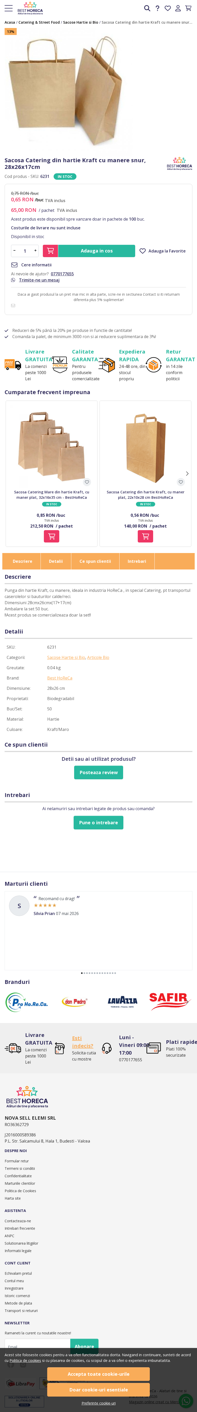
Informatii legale (18, 1250)
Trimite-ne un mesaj (39, 280)
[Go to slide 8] (100, 973)
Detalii (56, 561)
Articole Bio (98, 657)
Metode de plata (18, 1303)
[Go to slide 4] (89, 973)
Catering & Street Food (39, 22)
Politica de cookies (25, 1360)
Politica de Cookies (20, 1190)
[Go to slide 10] (105, 973)
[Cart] (188, 8)
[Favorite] (168, 8)
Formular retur (17, 1160)
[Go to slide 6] (94, 973)
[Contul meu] (178, 8)
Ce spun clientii (95, 561)
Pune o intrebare (98, 822)
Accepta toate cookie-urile (99, 1374)
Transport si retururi (21, 1310)
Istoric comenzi (17, 1295)
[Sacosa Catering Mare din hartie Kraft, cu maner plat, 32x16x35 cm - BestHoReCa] (51, 446)
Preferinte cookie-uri (99, 1403)
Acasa (10, 22)
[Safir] (170, 1012)
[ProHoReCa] (26, 1012)
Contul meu (14, 1280)
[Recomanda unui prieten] (14, 305)
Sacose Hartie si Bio (80, 22)
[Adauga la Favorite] (87, 482)
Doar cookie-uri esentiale (98, 1390)
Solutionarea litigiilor (21, 1243)
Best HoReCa (59, 678)
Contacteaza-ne (18, 1220)
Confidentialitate (18, 1175)
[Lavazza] (122, 1012)
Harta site (13, 1198)
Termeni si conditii (20, 1168)
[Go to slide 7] (97, 973)
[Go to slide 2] (84, 973)
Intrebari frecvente (20, 1228)
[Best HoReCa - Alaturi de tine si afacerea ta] (28, 8)
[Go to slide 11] (107, 973)
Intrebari (137, 561)
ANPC (9, 1235)
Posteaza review (99, 772)
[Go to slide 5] (92, 973)
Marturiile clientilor (20, 1183)
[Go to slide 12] (110, 973)
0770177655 (62, 274)
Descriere (22, 561)
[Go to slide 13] (112, 973)
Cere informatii (36, 265)
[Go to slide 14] (115, 973)
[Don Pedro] (74, 1012)
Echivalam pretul (18, 1273)
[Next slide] (187, 473)
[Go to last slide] (10, 1002)
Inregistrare (14, 1288)
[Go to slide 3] (87, 973)
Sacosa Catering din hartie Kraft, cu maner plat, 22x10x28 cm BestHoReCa (145, 495)
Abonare (84, 1346)
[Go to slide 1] (82, 973)
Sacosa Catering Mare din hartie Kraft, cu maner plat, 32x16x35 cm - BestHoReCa (51, 495)
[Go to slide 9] (102, 973)
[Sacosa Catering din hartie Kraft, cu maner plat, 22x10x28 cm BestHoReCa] (145, 446)
